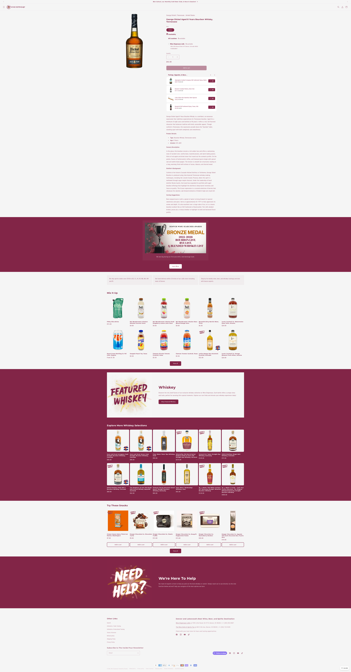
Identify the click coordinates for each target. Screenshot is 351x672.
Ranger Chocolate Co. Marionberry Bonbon (206, 534)
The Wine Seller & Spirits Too (185, 627)
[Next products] (215, 75)
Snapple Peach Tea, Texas (138, 353)
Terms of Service (111, 632)
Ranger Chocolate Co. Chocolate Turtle (141, 534)
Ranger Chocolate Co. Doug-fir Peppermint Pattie (186, 534)
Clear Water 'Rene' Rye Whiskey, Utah (164, 454)
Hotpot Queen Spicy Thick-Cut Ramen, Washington (117, 534)
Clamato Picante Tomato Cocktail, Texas (161, 354)
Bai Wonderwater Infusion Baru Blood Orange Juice (186, 322)
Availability (172, 34)
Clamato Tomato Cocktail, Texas (187, 353)
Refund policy (110, 635)
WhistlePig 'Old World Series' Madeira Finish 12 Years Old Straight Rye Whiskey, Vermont (186, 455)
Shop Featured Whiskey (168, 402)
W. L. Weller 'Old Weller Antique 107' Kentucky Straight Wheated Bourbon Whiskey (210, 489)
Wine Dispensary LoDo (183, 622)
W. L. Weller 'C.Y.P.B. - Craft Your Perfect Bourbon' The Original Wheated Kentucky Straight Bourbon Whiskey (233, 490)
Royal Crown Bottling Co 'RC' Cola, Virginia (117, 354)
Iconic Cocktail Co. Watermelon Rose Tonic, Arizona (232, 322)
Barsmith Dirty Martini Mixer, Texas (209, 322)
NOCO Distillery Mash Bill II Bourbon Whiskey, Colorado (116, 488)
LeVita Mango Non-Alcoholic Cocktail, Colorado (208, 354)
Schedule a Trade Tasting (114, 626)
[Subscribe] (138, 652)
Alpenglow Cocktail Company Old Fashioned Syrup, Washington (191, 80)
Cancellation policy (179, 667)
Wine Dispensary (114, 667)
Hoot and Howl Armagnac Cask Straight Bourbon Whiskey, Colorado (117, 455)
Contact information (168, 667)
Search (109, 622)
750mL (170, 30)
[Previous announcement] (4, 1)
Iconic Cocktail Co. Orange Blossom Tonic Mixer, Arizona (232, 354)
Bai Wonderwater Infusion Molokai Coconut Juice (139, 322)
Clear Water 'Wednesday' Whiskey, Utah (184, 488)
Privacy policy (140, 667)
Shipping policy (158, 667)
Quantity (168, 53)
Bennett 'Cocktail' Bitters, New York (184, 89)
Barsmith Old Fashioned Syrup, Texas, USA (186, 106)
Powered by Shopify (123, 667)
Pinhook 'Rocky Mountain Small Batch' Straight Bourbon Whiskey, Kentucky (164, 489)
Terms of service (149, 667)
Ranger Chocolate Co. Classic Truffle (163, 534)
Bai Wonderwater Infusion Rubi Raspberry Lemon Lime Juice (163, 322)
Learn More (175, 266)
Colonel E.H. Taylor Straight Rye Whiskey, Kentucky (209, 454)
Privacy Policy (111, 642)
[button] (4, 7)
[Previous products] (211, 75)
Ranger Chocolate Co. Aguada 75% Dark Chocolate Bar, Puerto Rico (233, 535)
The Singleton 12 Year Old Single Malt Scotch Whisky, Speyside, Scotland (141, 489)
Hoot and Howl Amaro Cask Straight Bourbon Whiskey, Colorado (139, 455)
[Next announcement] (347, 1)
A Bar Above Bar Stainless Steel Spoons (186, 97)
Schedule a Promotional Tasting (116, 629)
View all (175, 363)
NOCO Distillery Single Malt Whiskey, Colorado (231, 454)
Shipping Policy (111, 638)
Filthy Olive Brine (113, 321)
